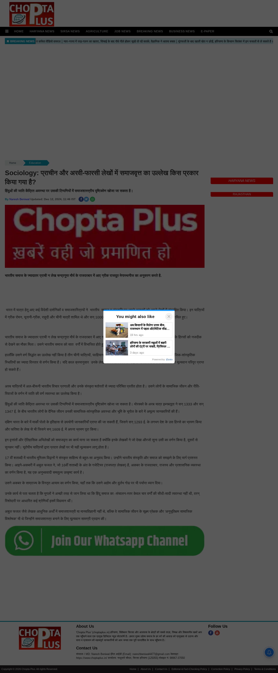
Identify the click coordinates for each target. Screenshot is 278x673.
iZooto (169, 359)
